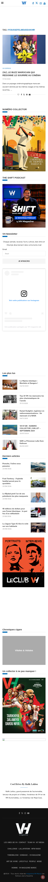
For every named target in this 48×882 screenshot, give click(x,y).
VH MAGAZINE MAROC (28, 868)
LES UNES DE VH (10, 842)
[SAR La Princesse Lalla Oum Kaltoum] (9, 445)
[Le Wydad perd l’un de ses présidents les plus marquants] (38, 497)
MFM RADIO (36, 849)
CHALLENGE (12, 849)
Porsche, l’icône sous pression (11, 465)
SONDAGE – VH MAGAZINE (30, 855)
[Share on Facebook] (21, 94)
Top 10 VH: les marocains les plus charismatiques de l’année (32, 398)
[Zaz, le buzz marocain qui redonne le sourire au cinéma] (24, 49)
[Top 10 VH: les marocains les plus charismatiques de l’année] (9, 400)
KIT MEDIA (40, 842)
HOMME (15, 868)
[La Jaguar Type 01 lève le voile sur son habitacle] (38, 528)
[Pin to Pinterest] (27, 94)
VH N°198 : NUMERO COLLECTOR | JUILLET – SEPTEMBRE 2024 (30, 428)
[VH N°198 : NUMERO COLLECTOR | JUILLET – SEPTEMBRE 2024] (9, 430)
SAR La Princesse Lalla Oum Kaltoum (32, 442)
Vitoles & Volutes (24, 650)
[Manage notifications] (43, 877)
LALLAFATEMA (24, 849)
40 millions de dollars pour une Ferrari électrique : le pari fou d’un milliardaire (14, 511)
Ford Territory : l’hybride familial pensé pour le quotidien (12, 481)
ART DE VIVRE (12, 861)
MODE (39, 861)
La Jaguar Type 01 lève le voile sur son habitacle (15, 525)
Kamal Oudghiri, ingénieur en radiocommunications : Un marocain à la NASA (32, 413)
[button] (5, 650)
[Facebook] (33, 3)
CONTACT (22, 842)
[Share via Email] (30, 94)
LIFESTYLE (23, 861)
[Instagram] (41, 3)
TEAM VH (31, 842)
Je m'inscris (24, 261)
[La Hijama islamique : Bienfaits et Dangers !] (9, 385)
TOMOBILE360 (12, 855)
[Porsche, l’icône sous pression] (38, 467)
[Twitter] (36, 3)
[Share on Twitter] (24, 94)
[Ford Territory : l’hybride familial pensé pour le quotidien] (38, 482)
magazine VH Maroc (34, 873)
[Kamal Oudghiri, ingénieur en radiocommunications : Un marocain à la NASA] (9, 415)
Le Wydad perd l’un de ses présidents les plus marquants (15, 495)
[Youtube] (44, 3)
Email (4, 249)
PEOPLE (32, 861)
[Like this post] (18, 94)
